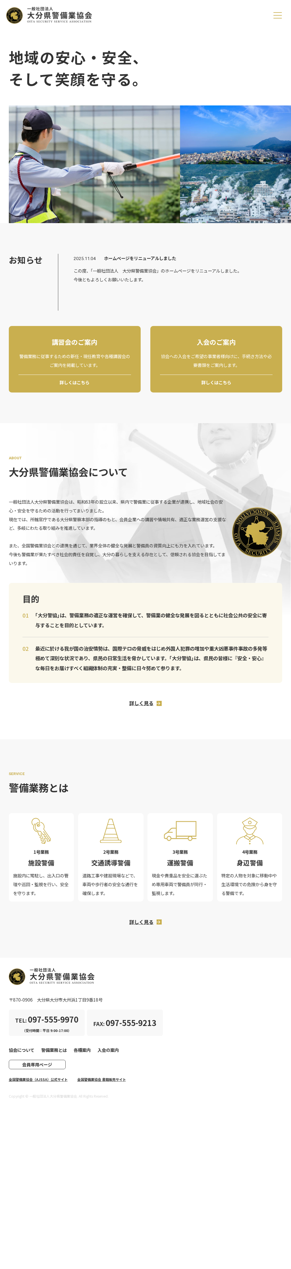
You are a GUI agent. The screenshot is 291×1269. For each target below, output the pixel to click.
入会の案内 (108, 1050)
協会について (21, 1050)
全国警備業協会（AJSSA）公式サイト (38, 1079)
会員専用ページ (37, 1064)
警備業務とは (54, 1050)
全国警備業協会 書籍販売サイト (101, 1079)
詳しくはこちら (75, 382)
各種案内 (82, 1050)
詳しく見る (141, 703)
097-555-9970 (53, 1019)
